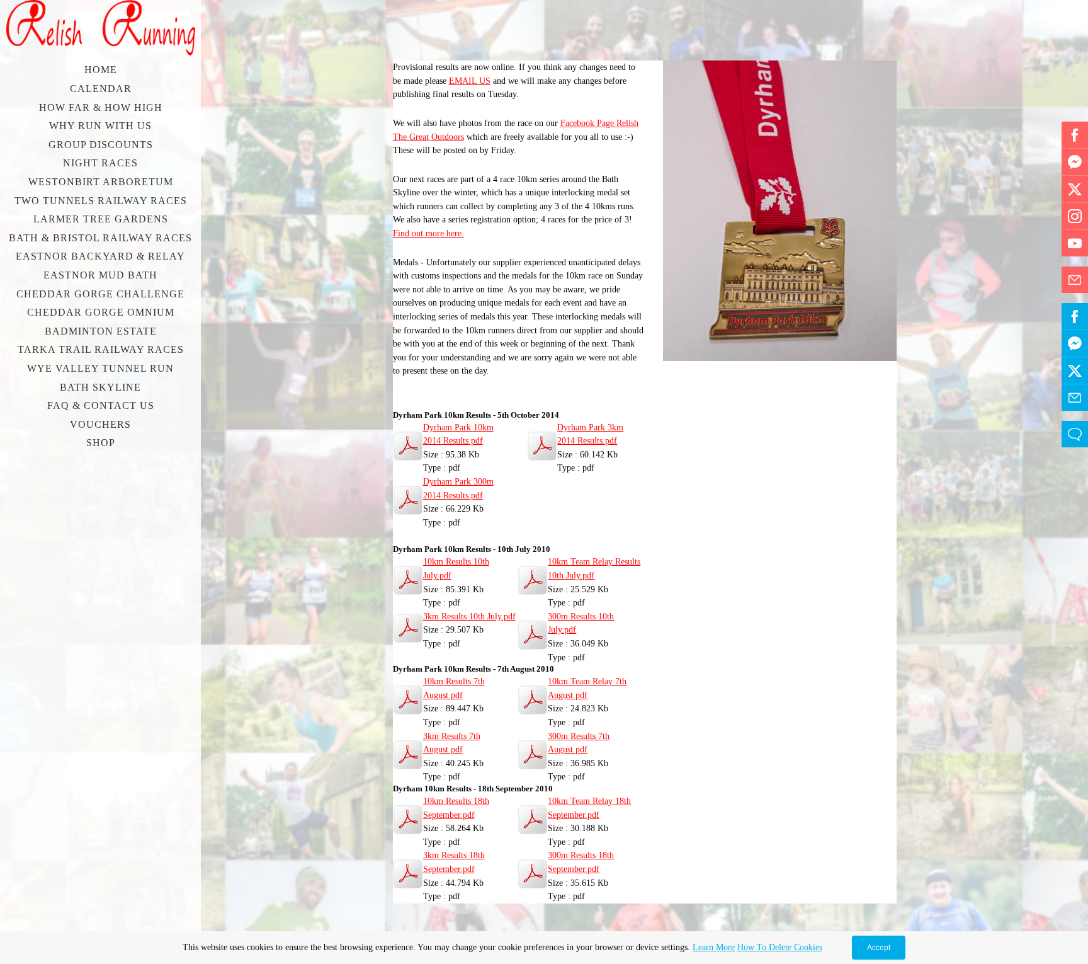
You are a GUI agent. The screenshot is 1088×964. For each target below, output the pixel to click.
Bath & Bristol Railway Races (100, 237)
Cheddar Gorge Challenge (100, 294)
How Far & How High (100, 107)
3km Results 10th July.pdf (469, 616)
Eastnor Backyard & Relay (100, 256)
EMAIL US (469, 81)
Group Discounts (100, 144)
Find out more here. (428, 233)
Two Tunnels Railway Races (100, 200)
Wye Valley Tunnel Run (100, 368)
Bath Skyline (100, 387)
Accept (878, 947)
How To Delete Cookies (779, 947)
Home (100, 69)
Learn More (714, 947)
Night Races (100, 163)
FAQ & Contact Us (100, 405)
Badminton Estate (101, 331)
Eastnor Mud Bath (100, 275)
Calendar (101, 88)
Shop (100, 442)
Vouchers (100, 424)
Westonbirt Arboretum (100, 181)
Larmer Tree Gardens (100, 219)
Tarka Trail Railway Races (101, 349)
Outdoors (446, 137)
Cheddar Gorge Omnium (100, 312)
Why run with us (100, 125)
